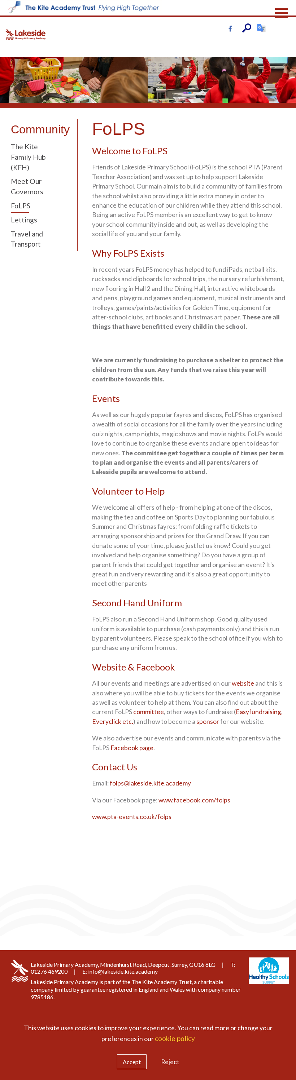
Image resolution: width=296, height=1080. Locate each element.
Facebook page (131, 748)
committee (148, 712)
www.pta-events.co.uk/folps (131, 816)
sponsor (207, 721)
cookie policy (175, 1038)
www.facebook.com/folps (194, 800)
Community (37, 129)
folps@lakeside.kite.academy (150, 783)
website (243, 683)
